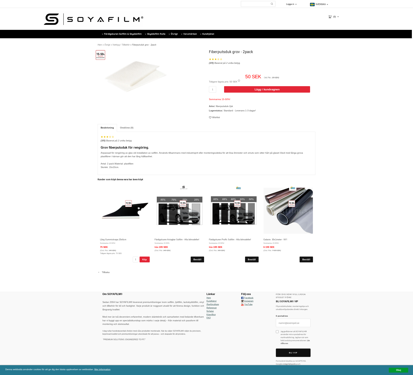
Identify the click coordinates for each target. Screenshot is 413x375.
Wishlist (216, 117)
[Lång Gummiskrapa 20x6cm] (128, 203)
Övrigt (107, 45)
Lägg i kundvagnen (267, 89)
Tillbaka (105, 272)
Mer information (102, 369)
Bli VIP (293, 352)
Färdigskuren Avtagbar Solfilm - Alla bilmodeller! (177, 239)
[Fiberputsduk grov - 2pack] (100, 55)
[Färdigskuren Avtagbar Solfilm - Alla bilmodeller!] (182, 203)
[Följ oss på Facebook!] (242, 298)
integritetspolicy (290, 364)
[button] (239, 81)
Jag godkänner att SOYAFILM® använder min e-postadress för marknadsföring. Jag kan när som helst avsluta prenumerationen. (295, 337)
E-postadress (282, 316)
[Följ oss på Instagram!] (242, 301)
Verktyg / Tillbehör (121, 45)
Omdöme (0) (126, 127)
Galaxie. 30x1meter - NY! (275, 239)
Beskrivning (107, 127)
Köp (144, 259)
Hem (100, 45)
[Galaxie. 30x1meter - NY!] (291, 203)
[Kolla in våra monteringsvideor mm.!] (242, 304)
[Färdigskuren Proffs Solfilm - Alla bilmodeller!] (237, 203)
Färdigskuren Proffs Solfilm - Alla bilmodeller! (230, 239)
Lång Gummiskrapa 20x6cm (113, 239)
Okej (398, 370)
